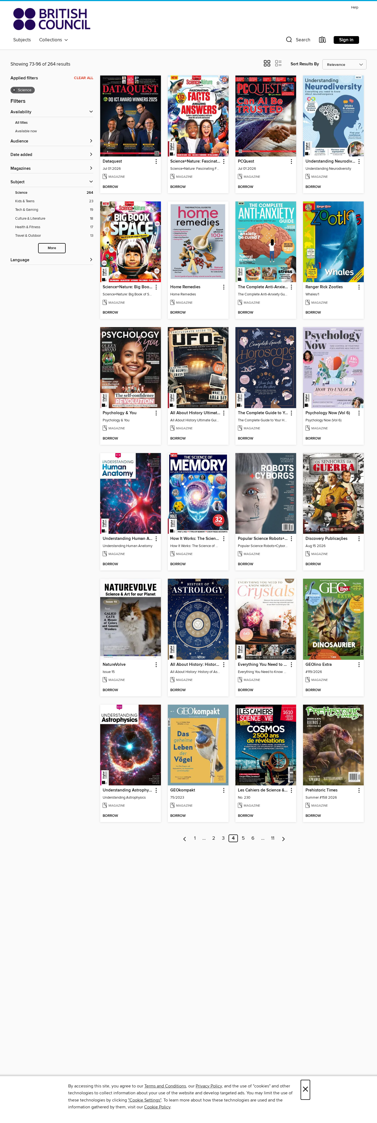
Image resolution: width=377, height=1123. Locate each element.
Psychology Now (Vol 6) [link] (328, 413)
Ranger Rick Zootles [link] (324, 287)
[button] (297, 41)
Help (354, 8)
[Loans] (322, 41)
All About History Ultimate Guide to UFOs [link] (195, 413)
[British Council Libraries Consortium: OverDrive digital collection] (51, 19)
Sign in (346, 40)
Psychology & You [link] (120, 413)
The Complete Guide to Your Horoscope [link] (263, 413)
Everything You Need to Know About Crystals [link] (263, 664)
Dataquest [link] (112, 161)
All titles (21, 122)
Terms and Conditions (165, 1086)
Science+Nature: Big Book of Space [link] (128, 287)
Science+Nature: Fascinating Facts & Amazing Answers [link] (195, 161)
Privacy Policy (209, 1086)
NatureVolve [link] (114, 664)
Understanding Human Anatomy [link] (128, 538)
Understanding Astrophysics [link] (128, 790)
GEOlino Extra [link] (319, 664)
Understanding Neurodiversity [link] (331, 161)
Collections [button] (51, 40)
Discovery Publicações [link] (326, 538)
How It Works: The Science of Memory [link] (195, 538)
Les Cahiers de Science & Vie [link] (263, 790)
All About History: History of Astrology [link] (195, 664)
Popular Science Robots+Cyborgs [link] (263, 538)
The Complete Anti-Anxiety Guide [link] (263, 287)
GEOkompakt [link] (182, 790)
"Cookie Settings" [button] (144, 1100)
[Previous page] (184, 838)
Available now (26, 131)
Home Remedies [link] (185, 287)
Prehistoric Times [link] (322, 790)
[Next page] (283, 838)
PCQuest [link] (246, 161)
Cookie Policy (157, 1107)
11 (272, 838)
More (52, 248)
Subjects (22, 40)
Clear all (83, 78)
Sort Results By (305, 64)
